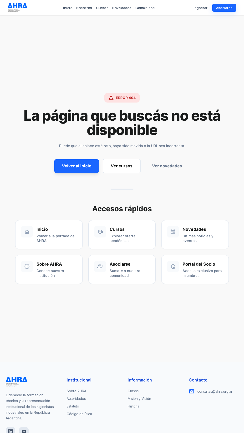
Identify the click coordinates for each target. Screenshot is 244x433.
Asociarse (224, 7)
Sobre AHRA (76, 391)
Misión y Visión (139, 399)
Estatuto (73, 406)
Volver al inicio (76, 166)
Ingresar (200, 7)
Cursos (102, 7)
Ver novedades (167, 166)
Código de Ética (79, 414)
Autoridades (76, 399)
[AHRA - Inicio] (17, 7)
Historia (133, 406)
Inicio (67, 7)
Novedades (122, 7)
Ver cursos (121, 166)
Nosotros (84, 7)
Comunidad (145, 7)
